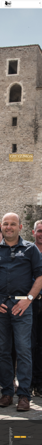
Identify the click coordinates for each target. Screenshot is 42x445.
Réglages (29, 436)
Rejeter (23, 436)
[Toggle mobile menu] (39, 3)
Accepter (17, 436)
